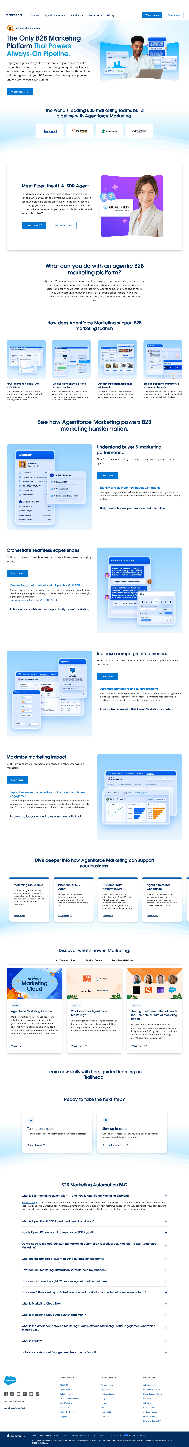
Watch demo (18, 91)
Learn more (32, 225)
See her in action (63, 225)
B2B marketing (29, 1202)
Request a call (35, 1145)
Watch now (17, 1045)
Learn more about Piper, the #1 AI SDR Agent (33, 600)
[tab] (66, 960)
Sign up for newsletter (114, 1145)
